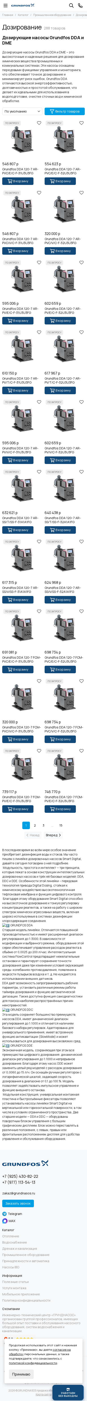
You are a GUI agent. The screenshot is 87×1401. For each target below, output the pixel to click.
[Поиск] (71, 5)
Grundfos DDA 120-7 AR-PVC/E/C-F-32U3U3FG (63, 171)
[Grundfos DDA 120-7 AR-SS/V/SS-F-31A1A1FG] (22, 558)
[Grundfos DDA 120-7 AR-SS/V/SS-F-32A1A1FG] (65, 558)
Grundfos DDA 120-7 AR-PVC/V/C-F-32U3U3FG (63, 241)
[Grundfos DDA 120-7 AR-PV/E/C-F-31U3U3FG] (22, 279)
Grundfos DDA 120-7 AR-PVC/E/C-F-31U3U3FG (20, 171)
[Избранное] (39, 123)
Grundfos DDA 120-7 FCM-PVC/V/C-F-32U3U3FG (64, 729)
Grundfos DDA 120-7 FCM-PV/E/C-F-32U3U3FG (64, 799)
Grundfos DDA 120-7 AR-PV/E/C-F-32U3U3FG (63, 311)
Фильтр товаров (67, 111)
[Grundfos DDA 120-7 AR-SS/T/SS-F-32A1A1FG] (65, 488)
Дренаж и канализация (19, 1249)
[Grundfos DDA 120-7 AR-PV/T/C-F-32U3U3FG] (65, 349)
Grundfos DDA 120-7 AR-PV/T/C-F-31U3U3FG (20, 380)
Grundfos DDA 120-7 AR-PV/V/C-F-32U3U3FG (63, 450)
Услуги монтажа (14, 1288)
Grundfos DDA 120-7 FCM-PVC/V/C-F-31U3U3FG (21, 729)
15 (60, 825)
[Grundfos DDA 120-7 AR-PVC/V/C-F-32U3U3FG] (65, 209)
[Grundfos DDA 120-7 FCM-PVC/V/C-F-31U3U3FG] (22, 698)
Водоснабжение (14, 1242)
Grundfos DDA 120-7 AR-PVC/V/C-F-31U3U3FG (20, 241)
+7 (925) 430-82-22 (20, 1176)
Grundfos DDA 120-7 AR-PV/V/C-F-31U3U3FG (20, 450)
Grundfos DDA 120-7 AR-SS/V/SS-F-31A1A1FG (20, 590)
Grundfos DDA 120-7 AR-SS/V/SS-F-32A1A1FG (63, 590)
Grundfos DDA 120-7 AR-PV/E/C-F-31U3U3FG (20, 311)
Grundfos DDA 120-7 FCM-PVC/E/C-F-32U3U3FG (64, 660)
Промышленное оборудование (52, 15)
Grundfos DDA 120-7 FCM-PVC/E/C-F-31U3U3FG (21, 660)
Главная (7, 15)
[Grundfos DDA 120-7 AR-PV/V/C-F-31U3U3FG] (22, 419)
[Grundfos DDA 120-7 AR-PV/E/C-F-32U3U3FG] (65, 279)
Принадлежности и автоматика (25, 1261)
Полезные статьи (15, 1282)
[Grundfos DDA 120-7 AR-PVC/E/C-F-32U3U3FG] (65, 139)
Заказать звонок (18, 1203)
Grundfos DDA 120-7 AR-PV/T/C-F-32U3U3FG (63, 380)
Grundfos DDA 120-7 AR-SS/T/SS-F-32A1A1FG (63, 520)
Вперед (51, 835)
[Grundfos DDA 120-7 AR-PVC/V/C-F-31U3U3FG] (22, 209)
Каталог (23, 15)
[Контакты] (80, 5)
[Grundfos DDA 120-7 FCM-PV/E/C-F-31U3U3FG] (22, 767)
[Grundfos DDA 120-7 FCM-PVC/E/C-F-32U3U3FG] (65, 628)
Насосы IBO (10, 1267)
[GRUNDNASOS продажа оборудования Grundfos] (22, 5)
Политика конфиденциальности (26, 1300)
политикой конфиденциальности (33, 1363)
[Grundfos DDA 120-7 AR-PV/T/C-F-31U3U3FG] (22, 349)
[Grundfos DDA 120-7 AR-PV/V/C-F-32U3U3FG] (65, 419)
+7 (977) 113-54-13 (18, 1182)
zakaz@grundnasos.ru (18, 1193)
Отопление (10, 1236)
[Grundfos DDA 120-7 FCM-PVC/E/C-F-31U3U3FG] (22, 628)
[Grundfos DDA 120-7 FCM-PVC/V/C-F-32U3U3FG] (65, 698)
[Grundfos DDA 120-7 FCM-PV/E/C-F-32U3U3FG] (65, 767)
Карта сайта (44, 1394)
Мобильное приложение (21, 1294)
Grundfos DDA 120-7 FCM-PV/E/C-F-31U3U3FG (21, 799)
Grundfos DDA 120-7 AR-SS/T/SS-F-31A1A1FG (20, 520)
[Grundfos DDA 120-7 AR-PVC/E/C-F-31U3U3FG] (22, 139)
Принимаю (21, 1374)
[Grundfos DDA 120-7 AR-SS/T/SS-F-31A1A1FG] (22, 488)
